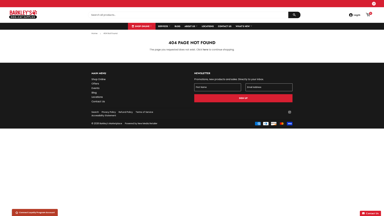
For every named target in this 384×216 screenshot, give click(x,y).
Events (95, 88)
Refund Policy (126, 112)
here (205, 49)
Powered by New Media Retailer (141, 123)
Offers (95, 83)
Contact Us (224, 26)
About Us (190, 26)
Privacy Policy (109, 112)
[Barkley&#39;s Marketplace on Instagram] (289, 112)
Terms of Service (144, 112)
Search (95, 112)
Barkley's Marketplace (111, 123)
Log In (357, 15)
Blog (177, 26)
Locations (208, 26)
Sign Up (243, 98)
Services (163, 26)
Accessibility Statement (104, 115)
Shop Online (142, 26)
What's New (243, 26)
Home (95, 33)
